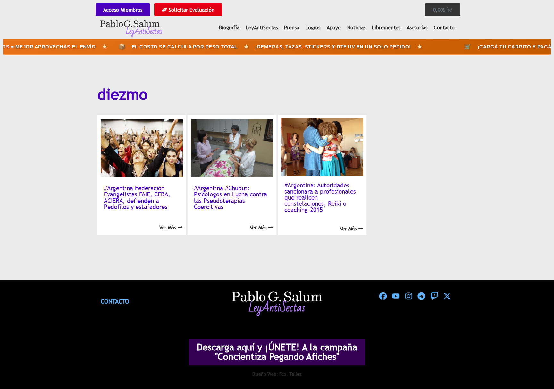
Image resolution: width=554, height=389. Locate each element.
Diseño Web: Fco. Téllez (277, 374)
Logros (313, 27)
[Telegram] (421, 296)
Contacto (444, 27)
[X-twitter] (447, 296)
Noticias (356, 27)
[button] (535, 370)
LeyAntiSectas (262, 27)
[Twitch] (434, 296)
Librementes (386, 27)
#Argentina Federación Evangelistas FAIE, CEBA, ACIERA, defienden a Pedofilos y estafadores (137, 197)
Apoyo (334, 27)
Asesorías (417, 27)
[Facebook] (382, 296)
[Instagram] (408, 296)
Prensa (291, 27)
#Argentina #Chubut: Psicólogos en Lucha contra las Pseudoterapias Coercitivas (230, 197)
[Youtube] (395, 296)
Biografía (229, 27)
